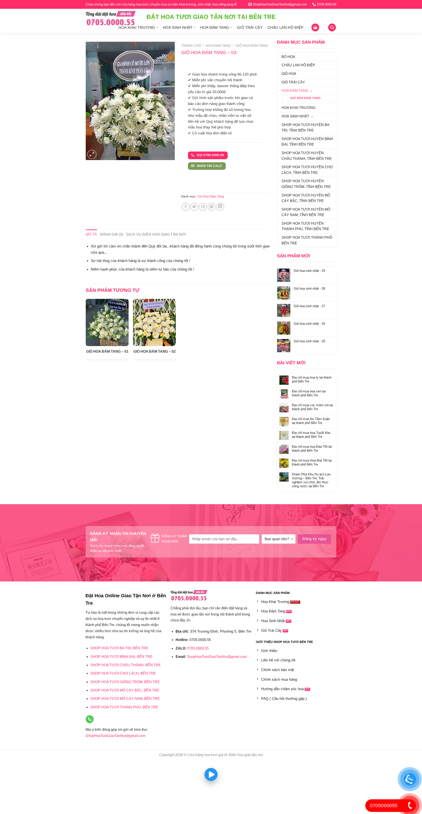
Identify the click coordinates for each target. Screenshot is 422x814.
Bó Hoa (288, 57)
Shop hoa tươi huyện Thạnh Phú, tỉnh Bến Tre (305, 226)
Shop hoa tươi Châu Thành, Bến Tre (125, 665)
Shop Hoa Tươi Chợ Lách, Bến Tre (123, 673)
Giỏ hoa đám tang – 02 (154, 351)
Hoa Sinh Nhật (178, 27)
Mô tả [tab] (91, 234)
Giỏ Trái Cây (250, 27)
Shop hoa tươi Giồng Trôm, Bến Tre (125, 682)
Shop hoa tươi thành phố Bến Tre (307, 240)
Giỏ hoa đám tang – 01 (107, 351)
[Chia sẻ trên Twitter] (194, 207)
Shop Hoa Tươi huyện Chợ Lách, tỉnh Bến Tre (307, 170)
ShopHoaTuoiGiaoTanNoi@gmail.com (115, 736)
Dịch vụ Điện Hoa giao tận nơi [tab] (156, 234)
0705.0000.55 (198, 648)
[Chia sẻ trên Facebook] (186, 207)
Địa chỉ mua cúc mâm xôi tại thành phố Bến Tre (312, 407)
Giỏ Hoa (289, 74)
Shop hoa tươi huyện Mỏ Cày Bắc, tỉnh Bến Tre (306, 198)
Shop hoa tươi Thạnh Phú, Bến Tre (124, 707)
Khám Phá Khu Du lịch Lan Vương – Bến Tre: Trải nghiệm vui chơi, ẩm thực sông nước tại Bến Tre (311, 480)
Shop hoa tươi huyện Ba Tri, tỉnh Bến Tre (305, 127)
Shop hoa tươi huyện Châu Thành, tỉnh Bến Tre (307, 156)
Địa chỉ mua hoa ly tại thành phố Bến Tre (311, 379)
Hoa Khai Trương (136, 27)
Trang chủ (191, 45)
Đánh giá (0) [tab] (111, 234)
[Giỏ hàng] (315, 27)
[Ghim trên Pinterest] (212, 207)
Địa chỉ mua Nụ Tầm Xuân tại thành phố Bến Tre (311, 421)
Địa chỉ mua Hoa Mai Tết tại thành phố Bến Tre (312, 462)
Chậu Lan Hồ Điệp (285, 27)
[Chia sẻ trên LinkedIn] (220, 207)
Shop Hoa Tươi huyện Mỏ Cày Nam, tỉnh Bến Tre (306, 212)
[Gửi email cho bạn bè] (203, 207)
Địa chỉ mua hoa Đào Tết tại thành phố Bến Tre (312, 448)
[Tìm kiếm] (332, 27)
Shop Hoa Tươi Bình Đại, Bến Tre (121, 657)
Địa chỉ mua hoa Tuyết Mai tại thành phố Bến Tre (311, 435)
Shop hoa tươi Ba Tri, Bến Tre (119, 648)
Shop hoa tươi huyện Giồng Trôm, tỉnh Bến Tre (306, 184)
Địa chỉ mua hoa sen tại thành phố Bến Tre (309, 393)
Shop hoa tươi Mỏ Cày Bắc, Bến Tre (124, 690)
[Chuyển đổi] (311, 91)
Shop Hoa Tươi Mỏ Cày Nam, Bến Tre (125, 698)
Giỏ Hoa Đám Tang (305, 98)
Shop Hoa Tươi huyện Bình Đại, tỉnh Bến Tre (307, 141)
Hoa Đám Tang (214, 27)
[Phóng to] (91, 154)
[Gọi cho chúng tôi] (90, 719)
